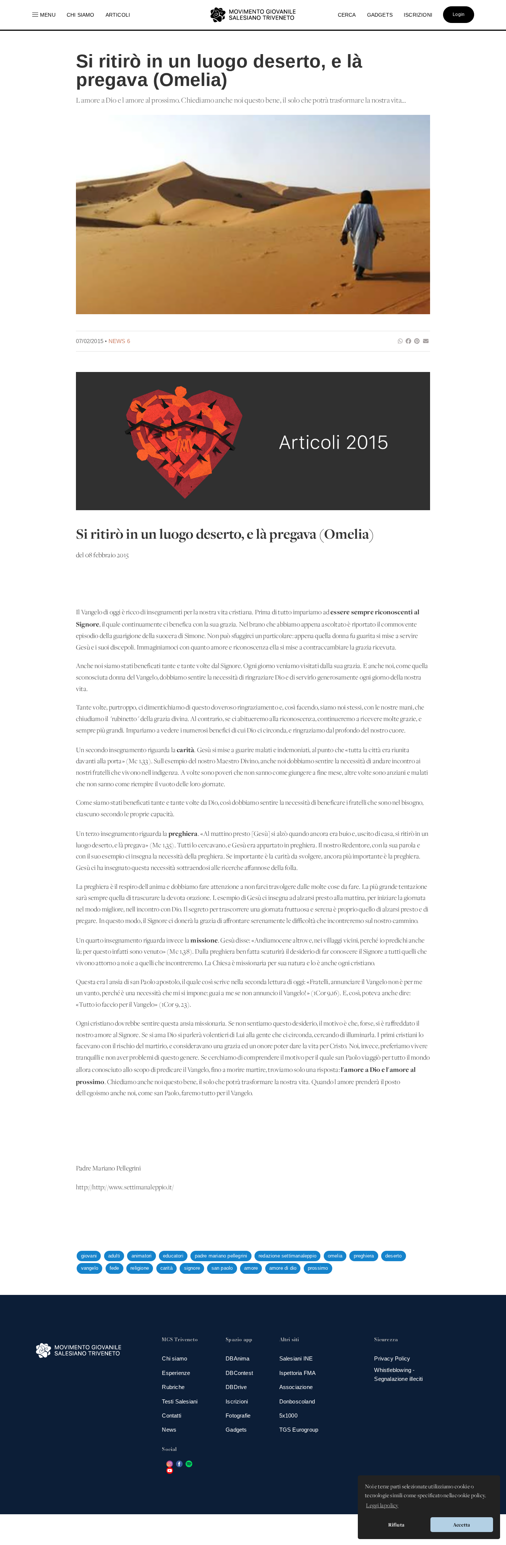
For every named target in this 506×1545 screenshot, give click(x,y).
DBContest (239, 1373)
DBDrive (236, 1387)
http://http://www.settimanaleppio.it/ (125, 1187)
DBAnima (237, 1358)
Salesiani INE (296, 1358)
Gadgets (236, 1429)
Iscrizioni (237, 1401)
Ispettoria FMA (297, 1373)
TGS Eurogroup (299, 1429)
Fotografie (238, 1415)
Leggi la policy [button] (382, 1506)
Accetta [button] (461, 1524)
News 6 (119, 341)
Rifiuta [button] (396, 1524)
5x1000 (288, 1415)
